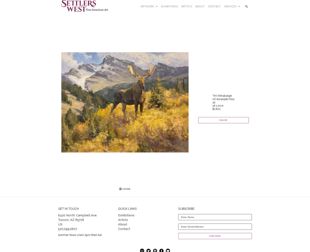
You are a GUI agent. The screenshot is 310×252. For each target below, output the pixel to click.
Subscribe (215, 236)
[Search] (246, 6)
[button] (149, 6)
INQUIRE (223, 120)
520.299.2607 (67, 229)
